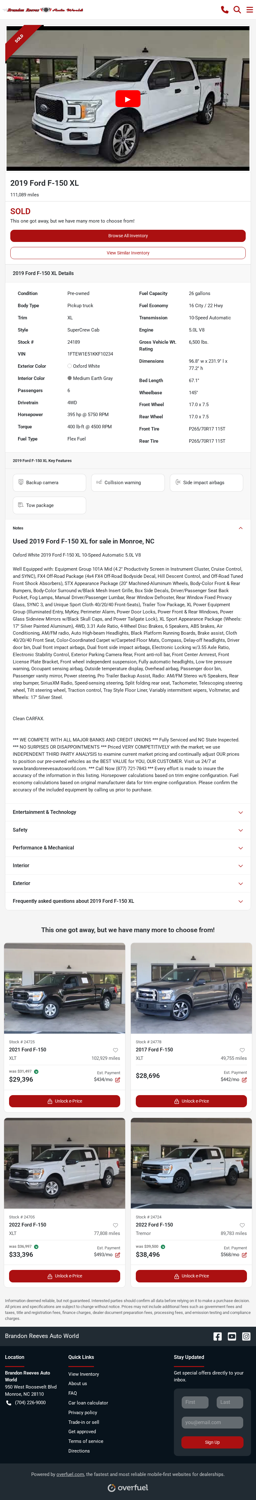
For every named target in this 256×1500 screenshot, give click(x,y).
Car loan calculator (88, 1403)
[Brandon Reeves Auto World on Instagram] (244, 1336)
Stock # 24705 (22, 1217)
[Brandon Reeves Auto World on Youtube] (229, 1336)
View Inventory (83, 1374)
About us (77, 1383)
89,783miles (234, 1233)
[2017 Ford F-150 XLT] (191, 988)
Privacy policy (82, 1412)
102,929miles (105, 1058)
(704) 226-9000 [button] (30, 1402)
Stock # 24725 (22, 1042)
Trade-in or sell (83, 1422)
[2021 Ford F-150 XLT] (64, 988)
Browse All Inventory (128, 235)
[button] (225, 9)
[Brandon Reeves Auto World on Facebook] (215, 1336)
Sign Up (212, 1442)
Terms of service (85, 1441)
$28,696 (148, 1076)
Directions (79, 1451)
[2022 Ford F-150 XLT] (64, 1163)
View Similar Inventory (128, 252)
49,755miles (234, 1058)
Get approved (82, 1431)
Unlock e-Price (68, 1101)
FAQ (72, 1393)
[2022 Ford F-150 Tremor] (191, 1163)
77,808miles (107, 1233)
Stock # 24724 (148, 1217)
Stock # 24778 (148, 1042)
